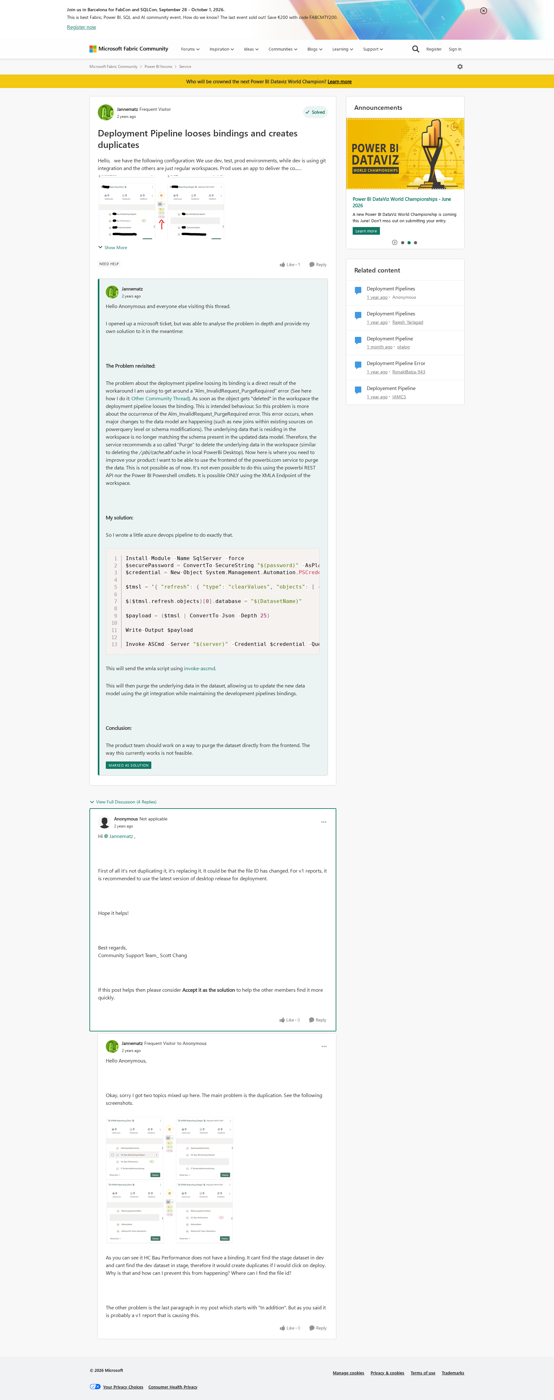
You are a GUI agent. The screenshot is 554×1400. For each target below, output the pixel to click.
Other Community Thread (160, 398)
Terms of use (423, 1372)
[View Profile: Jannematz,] (112, 292)
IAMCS (399, 397)
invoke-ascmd (199, 668)
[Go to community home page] (128, 49)
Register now (81, 26)
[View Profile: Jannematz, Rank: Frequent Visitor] (106, 112)
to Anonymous (191, 1043)
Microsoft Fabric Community (113, 66)
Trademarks (453, 1372)
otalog (403, 347)
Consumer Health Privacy (172, 1386)
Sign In (455, 49)
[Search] (416, 49)
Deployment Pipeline (390, 338)
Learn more (340, 81)
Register (434, 49)
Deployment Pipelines (391, 288)
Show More (116, 247)
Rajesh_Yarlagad (407, 322)
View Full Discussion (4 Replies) (126, 802)
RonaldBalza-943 (408, 372)
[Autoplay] (395, 242)
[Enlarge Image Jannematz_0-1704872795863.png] (170, 1148)
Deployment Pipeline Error (396, 363)
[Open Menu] (460, 66)
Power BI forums (158, 66)
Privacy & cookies (387, 1372)
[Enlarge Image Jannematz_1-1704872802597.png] (170, 1212)
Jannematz (127, 109)
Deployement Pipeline (391, 388)
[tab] (402, 242)
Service (185, 66)
